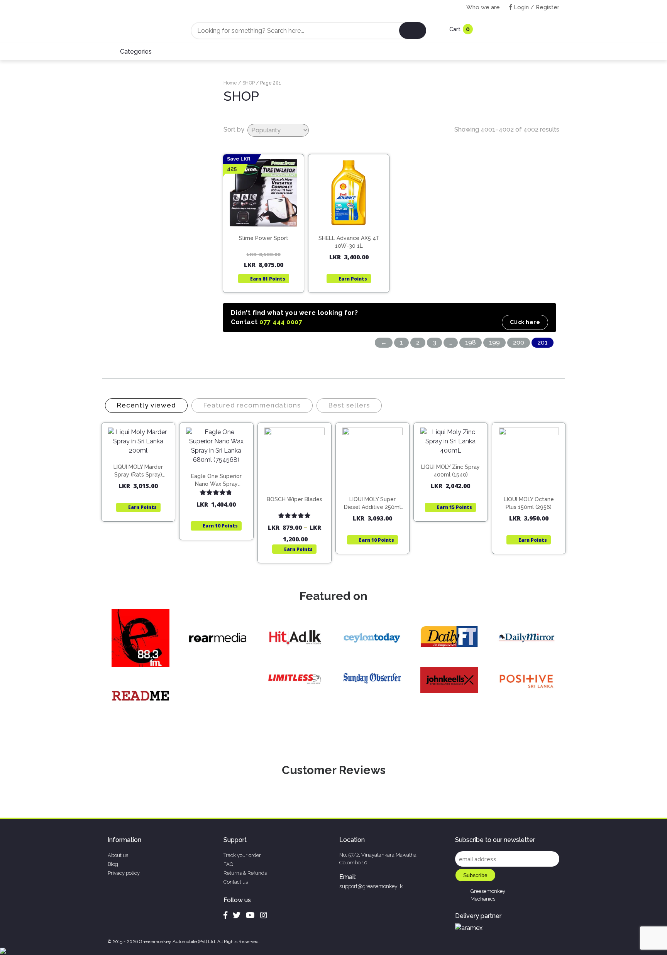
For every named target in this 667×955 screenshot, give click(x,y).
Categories (136, 51)
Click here (525, 322)
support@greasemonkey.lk (371, 886)
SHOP (248, 83)
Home (230, 83)
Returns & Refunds (245, 873)
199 (494, 342)
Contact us (235, 882)
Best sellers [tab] (349, 405)
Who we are (483, 7)
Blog (113, 864)
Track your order (242, 855)
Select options (298, 492)
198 (470, 342)
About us (118, 855)
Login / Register (535, 7)
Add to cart (352, 223)
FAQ (228, 864)
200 (518, 342)
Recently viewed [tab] (146, 405)
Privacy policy (124, 873)
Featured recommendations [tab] (252, 405)
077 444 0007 (280, 322)
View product (263, 239)
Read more (266, 223)
